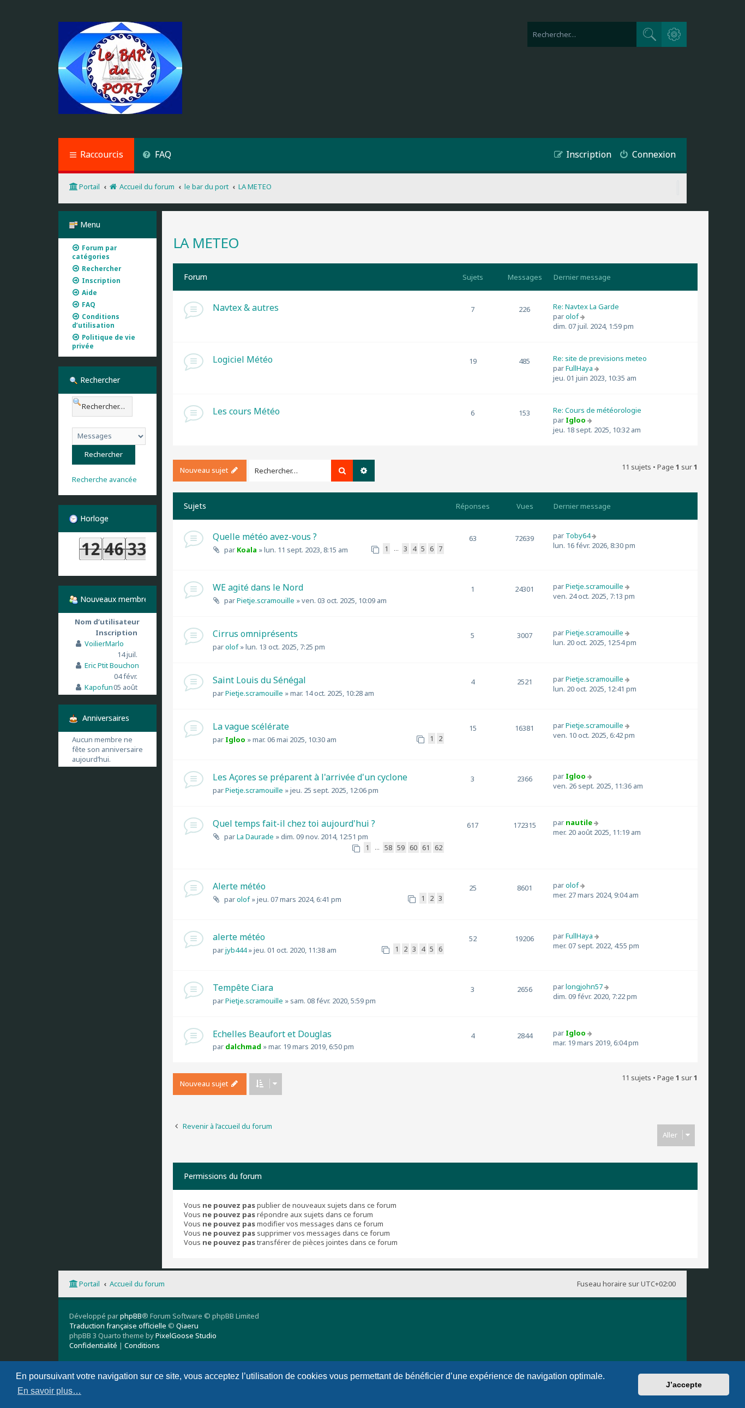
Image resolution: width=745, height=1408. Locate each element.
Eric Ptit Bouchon (112, 665)
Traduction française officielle (117, 1326)
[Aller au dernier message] (595, 535)
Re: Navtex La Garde (586, 306)
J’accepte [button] (684, 1384)
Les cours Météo (246, 411)
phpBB (131, 1316)
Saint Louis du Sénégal (259, 680)
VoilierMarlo (104, 643)
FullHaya (579, 368)
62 (438, 847)
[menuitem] (156, 155)
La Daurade (255, 836)
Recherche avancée (104, 479)
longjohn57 (584, 986)
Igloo (576, 420)
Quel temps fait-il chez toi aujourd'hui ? (294, 823)
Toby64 (578, 535)
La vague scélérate (251, 726)
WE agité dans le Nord (258, 587)
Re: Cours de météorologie (597, 410)
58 (388, 847)
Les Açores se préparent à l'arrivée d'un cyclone (310, 777)
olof (572, 316)
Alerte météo (239, 886)
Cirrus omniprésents (255, 634)
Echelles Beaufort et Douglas (272, 1034)
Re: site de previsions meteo (600, 358)
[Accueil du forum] (120, 69)
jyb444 (236, 950)
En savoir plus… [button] (49, 1390)
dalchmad (243, 1046)
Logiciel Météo (243, 359)
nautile (579, 822)
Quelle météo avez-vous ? (265, 537)
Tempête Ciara (243, 988)
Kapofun (99, 687)
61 (426, 847)
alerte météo (239, 937)
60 (413, 847)
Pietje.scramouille (266, 600)
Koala (247, 550)
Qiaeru (187, 1326)
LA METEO (206, 242)
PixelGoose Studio (186, 1335)
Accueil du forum (137, 1284)
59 (401, 847)
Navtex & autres (246, 308)
